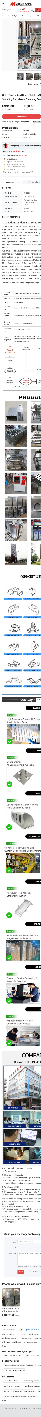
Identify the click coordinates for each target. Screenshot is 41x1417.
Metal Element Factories (12, 1386)
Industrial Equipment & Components (19, 16)
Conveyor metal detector (30, 1334)
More (4, 1401)
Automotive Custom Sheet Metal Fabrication (19, 1365)
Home (4, 16)
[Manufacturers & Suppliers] (20, 4)
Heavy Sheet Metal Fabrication (14, 1370)
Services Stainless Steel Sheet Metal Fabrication (20, 1397)
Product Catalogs (33, 1330)
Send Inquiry (22, 116)
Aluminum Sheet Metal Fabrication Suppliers (19, 1391)
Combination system (9, 1338)
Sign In (5, 172)
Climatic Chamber (8, 1334)
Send (21, 1272)
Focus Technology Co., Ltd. (28, 1408)
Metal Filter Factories (11, 1381)
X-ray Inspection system (30, 1342)
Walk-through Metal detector (12, 1342)
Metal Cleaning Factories (31, 1381)
